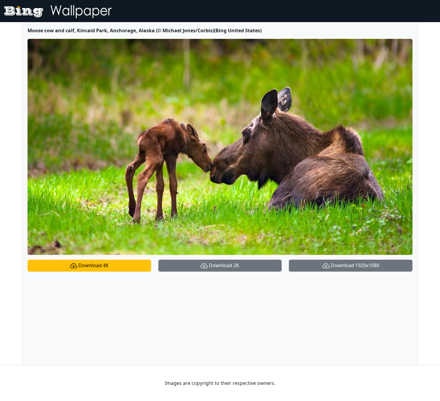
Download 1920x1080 (354, 265)
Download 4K (93, 265)
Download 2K (223, 265)
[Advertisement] (220, 318)
